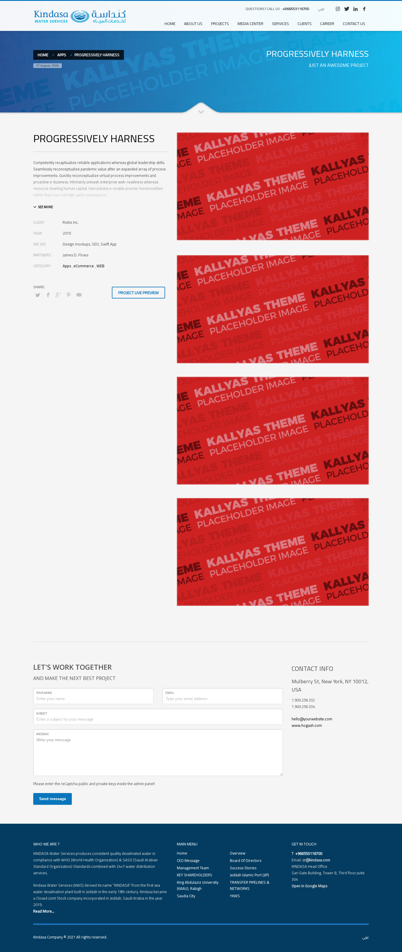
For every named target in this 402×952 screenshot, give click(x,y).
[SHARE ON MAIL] (78, 294)
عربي (321, 9)
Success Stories (243, 868)
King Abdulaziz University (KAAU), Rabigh (197, 885)
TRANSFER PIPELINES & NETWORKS (250, 885)
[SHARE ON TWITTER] (37, 295)
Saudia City (186, 896)
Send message (52, 799)
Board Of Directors (245, 861)
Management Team (193, 868)
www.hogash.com (307, 725)
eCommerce (84, 265)
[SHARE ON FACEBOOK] (48, 294)
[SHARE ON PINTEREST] (68, 294)
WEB (100, 265)
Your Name (44, 693)
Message (42, 734)
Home (182, 853)
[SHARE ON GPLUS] (58, 294)
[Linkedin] (355, 8)
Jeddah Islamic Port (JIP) (249, 875)
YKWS (235, 896)
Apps (67, 265)
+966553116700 (296, 8)
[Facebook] (364, 8)
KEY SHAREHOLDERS (194, 875)
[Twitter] (346, 8)
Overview (237, 853)
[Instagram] (337, 8)
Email (169, 693)
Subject (41, 713)
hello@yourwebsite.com (312, 718)
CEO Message (188, 861)
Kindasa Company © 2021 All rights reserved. (70, 937)
